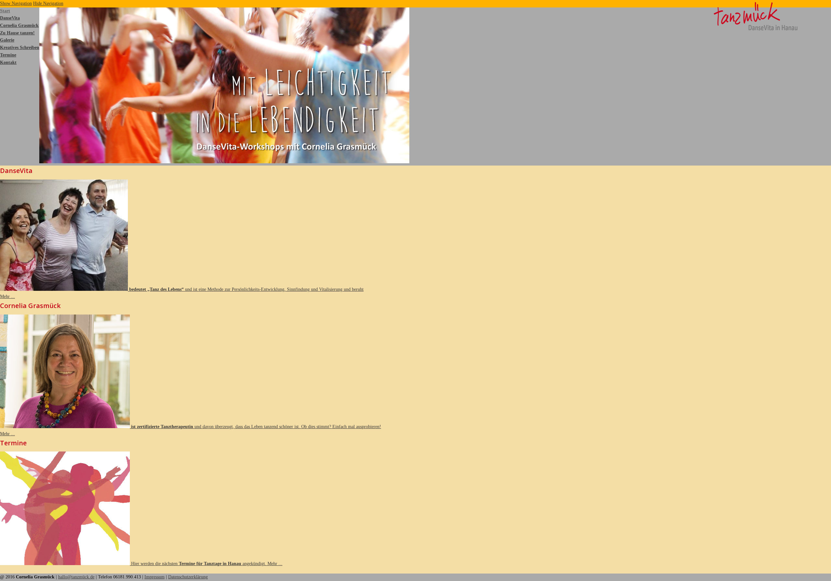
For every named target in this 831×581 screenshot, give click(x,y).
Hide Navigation (48, 3)
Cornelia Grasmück (19, 25)
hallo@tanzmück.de (76, 577)
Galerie (7, 40)
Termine (8, 55)
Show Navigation (16, 3)
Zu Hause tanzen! (17, 33)
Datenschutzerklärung (188, 577)
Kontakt (8, 62)
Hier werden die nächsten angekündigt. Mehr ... (206, 563)
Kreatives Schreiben (19, 47)
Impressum (154, 577)
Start (5, 10)
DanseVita (10, 18)
